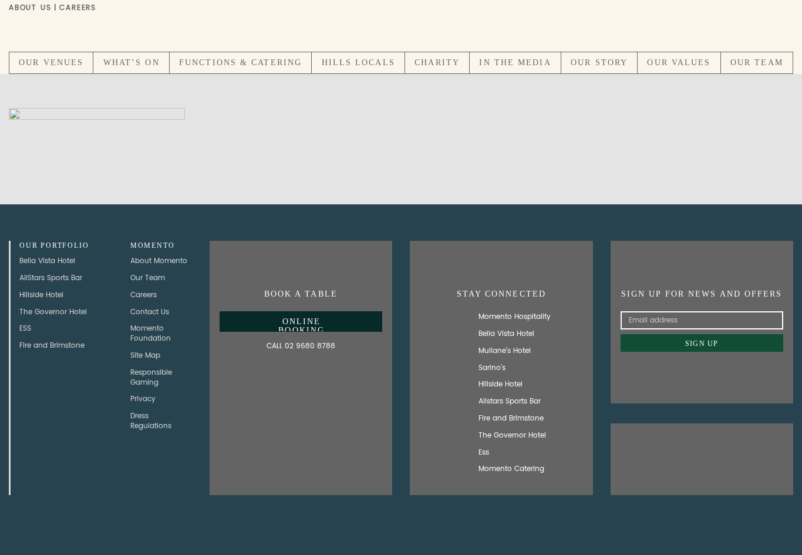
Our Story (599, 62)
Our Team (756, 62)
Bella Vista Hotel (47, 261)
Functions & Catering (240, 62)
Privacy (143, 399)
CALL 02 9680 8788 (301, 346)
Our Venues (51, 62)
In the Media (515, 62)
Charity (437, 62)
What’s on (131, 62)
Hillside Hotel (41, 295)
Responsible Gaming (151, 377)
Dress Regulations (150, 421)
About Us (30, 8)
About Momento (158, 261)
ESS (25, 328)
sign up (701, 343)
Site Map (145, 355)
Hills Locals (358, 62)
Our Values (678, 62)
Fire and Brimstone (52, 345)
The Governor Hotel (53, 312)
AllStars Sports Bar (50, 278)
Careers (77, 8)
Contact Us (149, 312)
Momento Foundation (150, 333)
